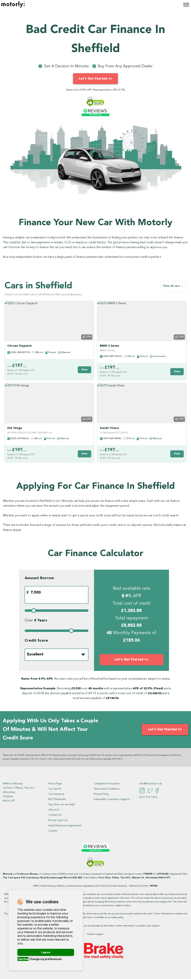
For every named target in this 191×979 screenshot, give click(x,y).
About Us (53, 809)
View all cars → (173, 286)
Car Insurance (56, 794)
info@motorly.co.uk (150, 783)
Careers (52, 831)
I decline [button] (23, 959)
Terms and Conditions (106, 789)
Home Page (55, 783)
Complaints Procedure (107, 783)
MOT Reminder (57, 799)
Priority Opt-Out (58, 820)
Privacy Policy (101, 794)
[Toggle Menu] (186, 4)
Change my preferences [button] (45, 959)
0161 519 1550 (148, 797)
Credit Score (36, 641)
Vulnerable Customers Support (112, 799)
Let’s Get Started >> (95, 78)
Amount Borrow (39, 578)
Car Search (54, 789)
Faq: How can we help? (61, 804)
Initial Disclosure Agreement (64, 825)
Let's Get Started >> (131, 659)
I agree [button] (45, 952)
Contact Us (54, 815)
